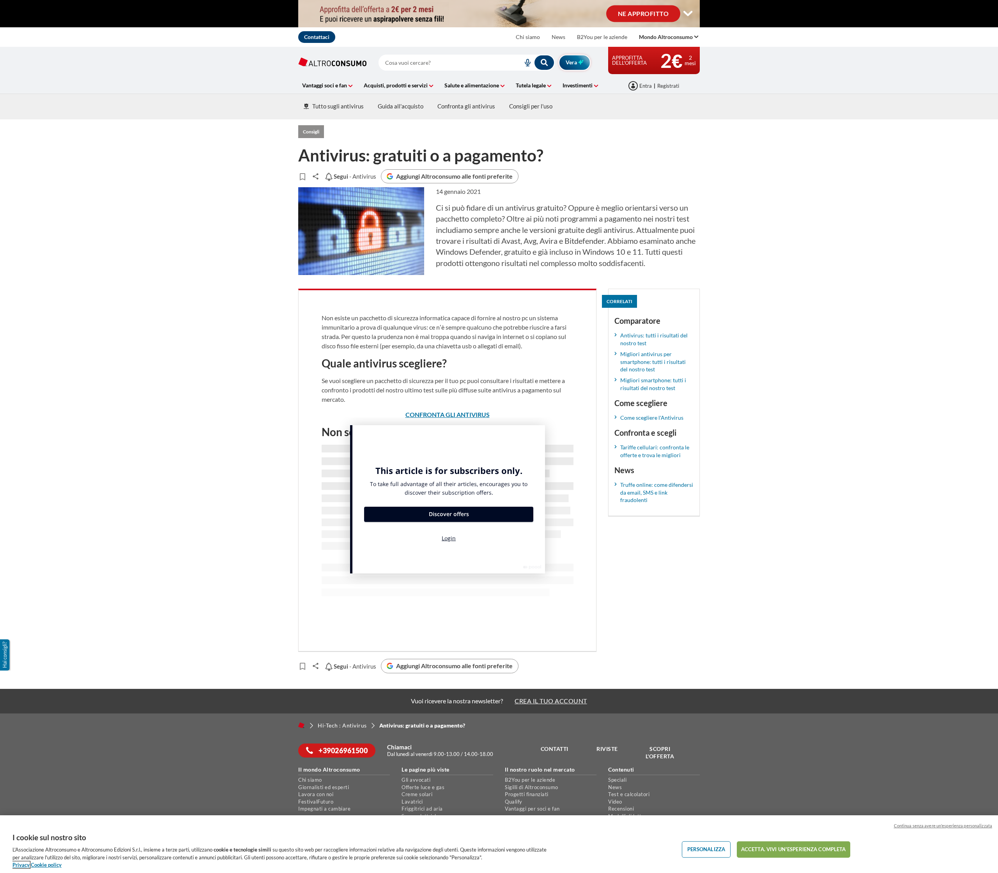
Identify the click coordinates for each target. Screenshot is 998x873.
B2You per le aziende (602, 37)
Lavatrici (412, 801)
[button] (5, 655)
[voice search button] (524, 62)
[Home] (301, 725)
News (558, 37)
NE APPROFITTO (643, 13)
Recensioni (621, 809)
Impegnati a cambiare (324, 809)
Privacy (21, 865)
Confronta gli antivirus (466, 106)
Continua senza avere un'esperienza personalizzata (943, 825)
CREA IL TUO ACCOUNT (551, 700)
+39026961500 (342, 750)
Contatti (554, 748)
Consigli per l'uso (530, 106)
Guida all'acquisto (400, 106)
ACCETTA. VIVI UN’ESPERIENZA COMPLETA (793, 849)
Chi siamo (528, 37)
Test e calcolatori (628, 794)
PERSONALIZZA (706, 849)
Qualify (513, 801)
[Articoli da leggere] (302, 177)
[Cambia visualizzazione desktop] (688, 13)
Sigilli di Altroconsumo (531, 787)
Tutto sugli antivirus (338, 106)
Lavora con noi (315, 794)
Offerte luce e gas (423, 787)
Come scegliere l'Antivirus (651, 417)
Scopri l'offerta (660, 752)
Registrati (668, 86)
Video (615, 801)
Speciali (617, 780)
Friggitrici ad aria (422, 809)
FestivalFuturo (315, 801)
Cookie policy (46, 865)
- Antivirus (354, 176)
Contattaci (316, 37)
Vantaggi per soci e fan (532, 809)
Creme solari (417, 794)
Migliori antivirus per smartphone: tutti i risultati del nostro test (653, 362)
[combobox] (467, 63)
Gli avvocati (416, 780)
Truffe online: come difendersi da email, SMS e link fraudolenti (656, 492)
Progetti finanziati (527, 794)
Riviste (607, 748)
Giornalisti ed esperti (323, 787)
